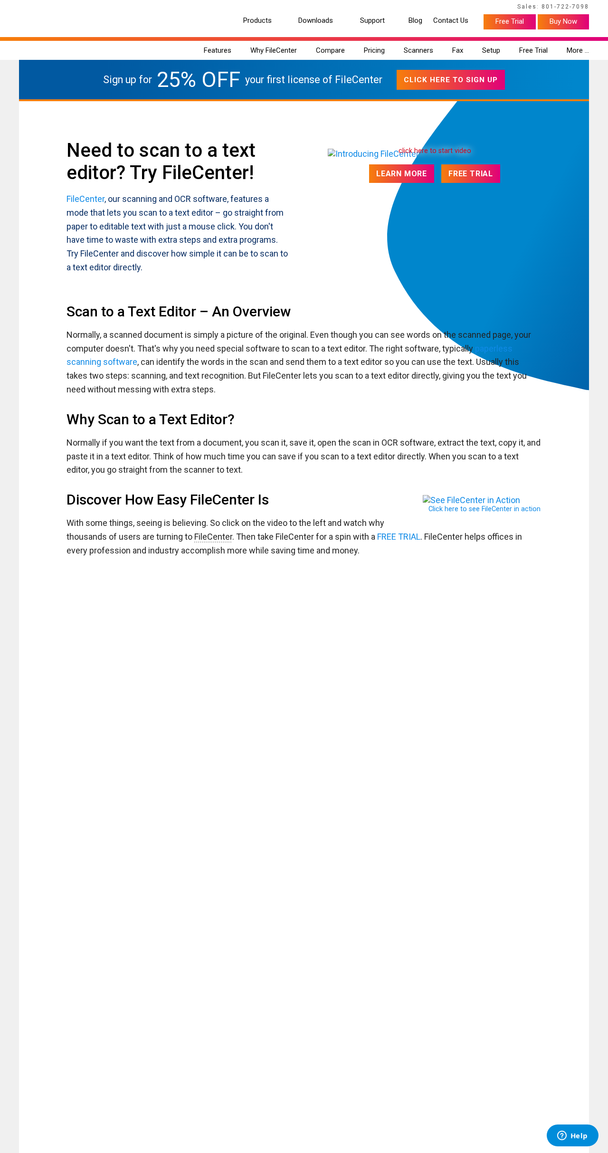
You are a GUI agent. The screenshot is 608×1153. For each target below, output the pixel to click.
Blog (415, 21)
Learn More (401, 173)
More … (578, 50)
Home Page (33, 8)
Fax (457, 50)
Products (257, 21)
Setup (491, 50)
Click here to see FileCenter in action (484, 509)
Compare (330, 50)
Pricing (374, 50)
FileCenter (85, 199)
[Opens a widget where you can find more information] (572, 1136)
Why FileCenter (273, 50)
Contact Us (450, 21)
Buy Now (563, 21)
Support (372, 21)
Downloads (315, 21)
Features (217, 50)
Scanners (418, 50)
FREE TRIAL (398, 537)
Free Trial (509, 21)
